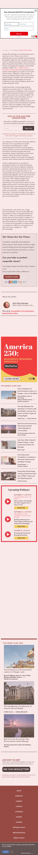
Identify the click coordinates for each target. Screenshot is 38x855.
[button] (35, 10)
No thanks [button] (19, 36)
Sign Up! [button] (19, 33)
